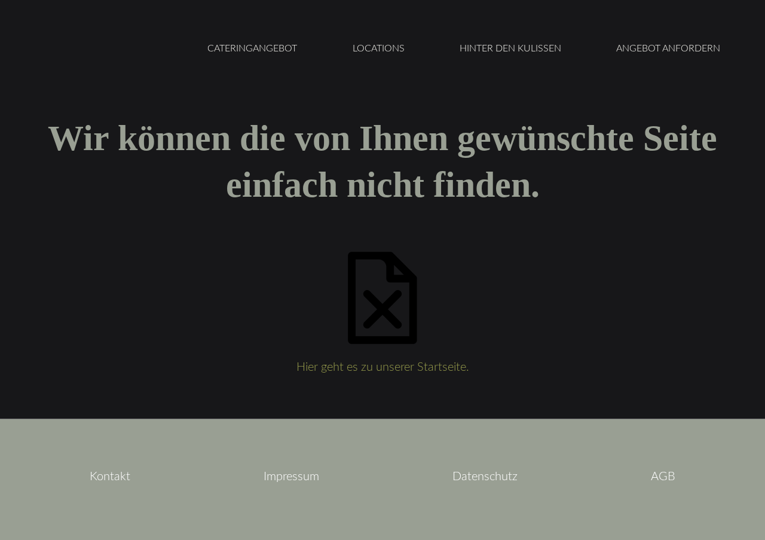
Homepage (98, 48)
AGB (663, 477)
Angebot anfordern (668, 48)
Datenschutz (485, 477)
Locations (379, 48)
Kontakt (110, 477)
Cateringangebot (252, 48)
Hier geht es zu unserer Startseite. (382, 367)
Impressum (291, 477)
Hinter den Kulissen (510, 48)
